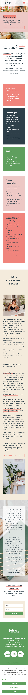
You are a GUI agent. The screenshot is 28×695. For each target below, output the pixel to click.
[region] (14, 680)
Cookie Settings (14, 687)
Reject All (14, 691)
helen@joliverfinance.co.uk (14, 662)
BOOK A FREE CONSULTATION (13, 28)
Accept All (14, 683)
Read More (5, 679)
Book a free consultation (13, 455)
